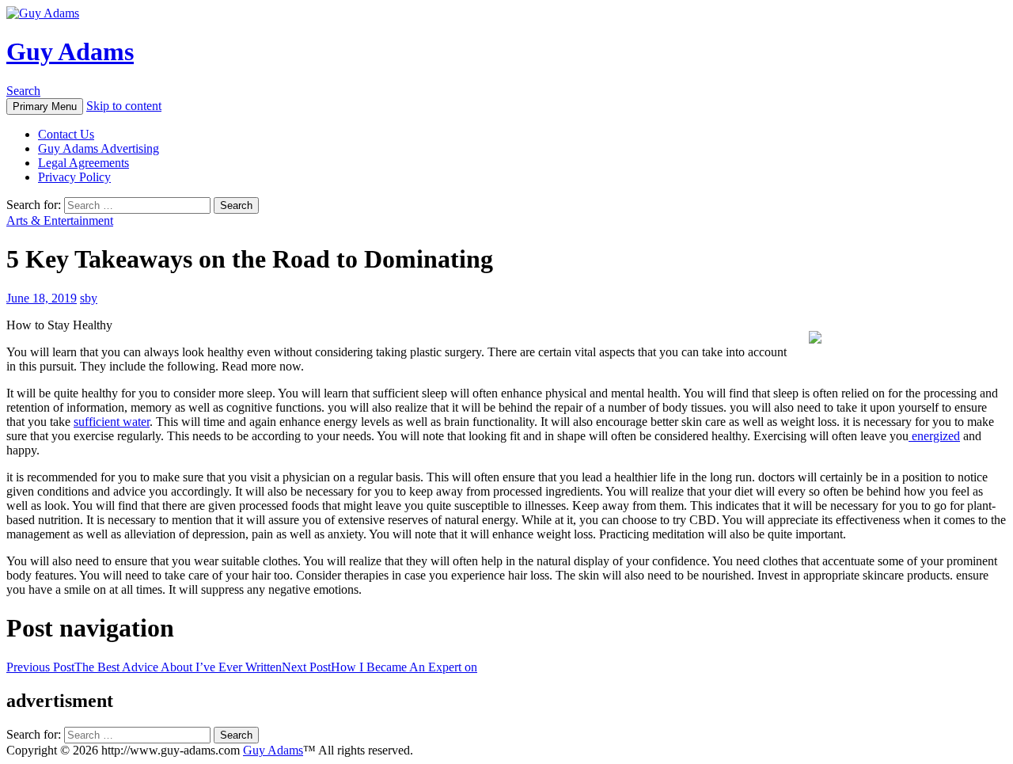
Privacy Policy (74, 177)
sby (88, 298)
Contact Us (66, 134)
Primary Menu (45, 106)
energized (934, 436)
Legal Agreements (83, 162)
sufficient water (112, 421)
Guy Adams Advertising (98, 148)
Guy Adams (70, 51)
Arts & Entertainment (59, 220)
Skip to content (123, 105)
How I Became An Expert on (379, 667)
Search (23, 90)
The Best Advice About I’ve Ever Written (144, 667)
